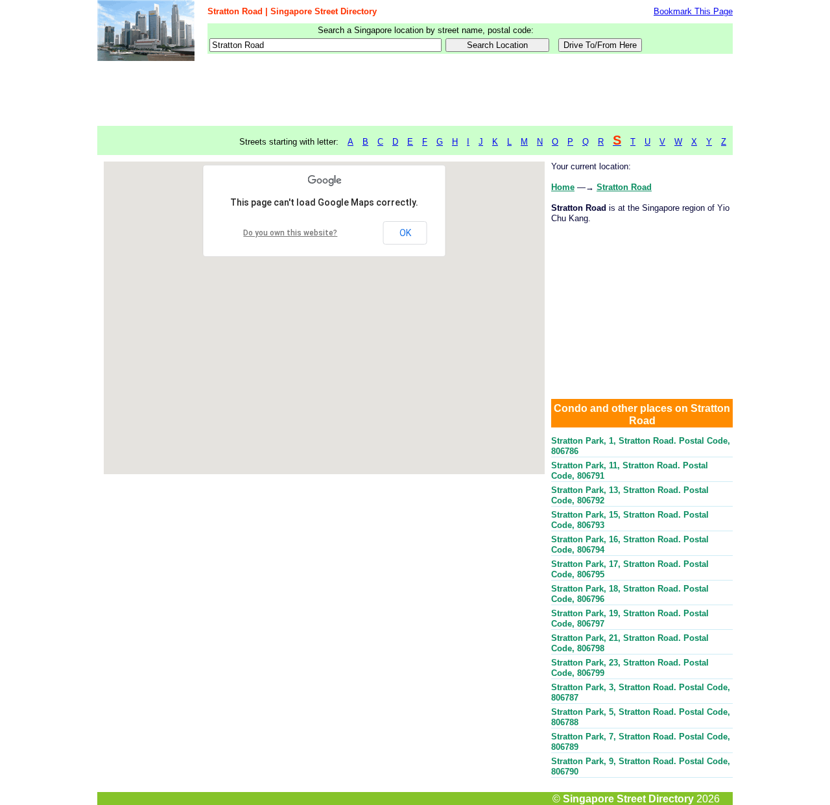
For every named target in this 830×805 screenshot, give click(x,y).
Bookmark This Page (693, 11)
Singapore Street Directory (628, 798)
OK (405, 233)
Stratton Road (624, 187)
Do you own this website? (290, 232)
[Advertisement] (415, 94)
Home (563, 187)
